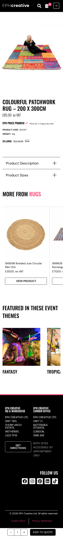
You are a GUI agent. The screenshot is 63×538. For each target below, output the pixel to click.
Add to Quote (43, 532)
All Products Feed (32, 494)
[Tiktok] (55, 481)
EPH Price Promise (14, 123)
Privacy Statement (42, 520)
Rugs (35, 194)
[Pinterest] (40, 481)
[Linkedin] (47, 481)
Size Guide (18, 141)
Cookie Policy (18, 520)
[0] (47, 6)
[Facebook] (25, 481)
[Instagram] (32, 481)
